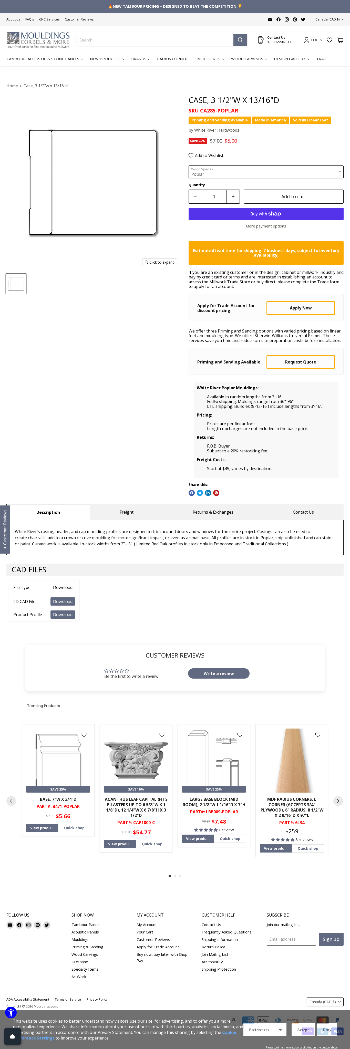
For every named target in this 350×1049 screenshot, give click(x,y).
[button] (206, 829)
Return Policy (213, 946)
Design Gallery (290, 58)
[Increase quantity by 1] (233, 197)
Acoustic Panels (85, 931)
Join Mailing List (215, 954)
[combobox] (155, 40)
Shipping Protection (219, 969)
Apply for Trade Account (158, 946)
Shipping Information (220, 939)
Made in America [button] (270, 120)
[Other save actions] (280, 1029)
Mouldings (209, 58)
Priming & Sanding (87, 946)
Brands (139, 58)
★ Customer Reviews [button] (5, 529)
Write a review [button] (219, 673)
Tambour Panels (85, 924)
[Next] (338, 801)
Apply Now (301, 308)
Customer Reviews (79, 19)
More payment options (266, 226)
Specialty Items (85, 969)
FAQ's (29, 19)
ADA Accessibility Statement (27, 999)
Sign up (331, 939)
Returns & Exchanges (213, 512)
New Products (105, 58)
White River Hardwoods (216, 130)
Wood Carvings (247, 58)
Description (48, 512)
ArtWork (78, 976)
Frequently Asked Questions (227, 931)
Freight (126, 512)
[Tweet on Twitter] (200, 493)
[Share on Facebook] (192, 493)
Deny (327, 1030)
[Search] (240, 40)
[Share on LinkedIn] (208, 493)
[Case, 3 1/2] (16, 284)
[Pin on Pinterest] (216, 493)
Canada (327, 19)
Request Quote (300, 362)
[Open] (12, 1036)
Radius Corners (173, 58)
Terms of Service (68, 999)
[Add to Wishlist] (84, 735)
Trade (322, 58)
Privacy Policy (97, 999)
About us (13, 19)
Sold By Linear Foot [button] (310, 120)
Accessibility (212, 961)
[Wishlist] (329, 40)
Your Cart (145, 931)
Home (12, 86)
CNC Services (49, 19)
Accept (303, 1030)
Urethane (79, 961)
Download (63, 601)
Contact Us (303, 512)
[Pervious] (11, 801)
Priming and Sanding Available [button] (220, 120)
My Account (147, 924)
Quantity (197, 185)
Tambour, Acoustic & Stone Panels (43, 58)
